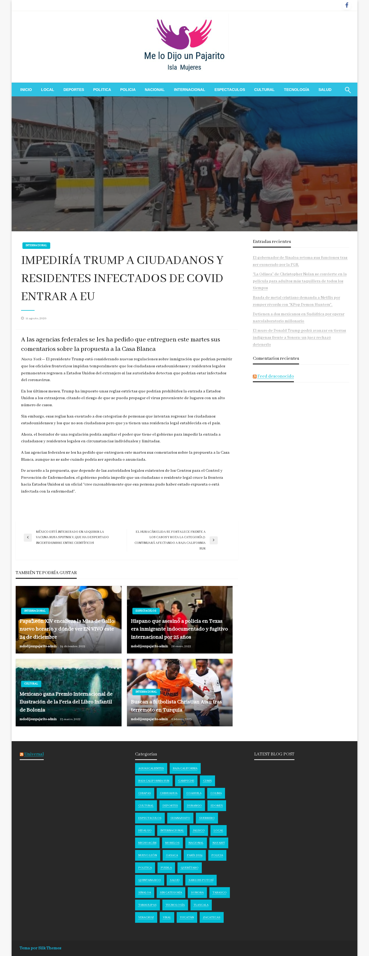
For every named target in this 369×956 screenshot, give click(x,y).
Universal (34, 754)
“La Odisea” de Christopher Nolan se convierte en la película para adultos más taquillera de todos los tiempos (300, 281)
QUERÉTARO (190, 868)
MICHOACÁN (147, 843)
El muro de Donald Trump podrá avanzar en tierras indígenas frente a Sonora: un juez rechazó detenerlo (299, 337)
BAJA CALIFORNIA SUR (153, 781)
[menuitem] (26, 89)
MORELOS (172, 843)
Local (47, 89)
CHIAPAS (144, 793)
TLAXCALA (201, 905)
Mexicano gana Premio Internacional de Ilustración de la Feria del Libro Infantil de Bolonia (66, 702)
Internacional (189, 89)
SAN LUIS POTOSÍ (201, 880)
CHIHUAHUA (168, 793)
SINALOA (144, 892)
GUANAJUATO (180, 818)
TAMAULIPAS (147, 905)
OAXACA (172, 855)
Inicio (26, 89)
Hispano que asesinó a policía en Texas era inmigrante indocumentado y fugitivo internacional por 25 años (179, 629)
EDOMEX (217, 806)
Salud (324, 89)
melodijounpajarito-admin (38, 646)
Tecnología (296, 89)
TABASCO (220, 892)
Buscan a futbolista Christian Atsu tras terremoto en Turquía (176, 706)
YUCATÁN (187, 917)
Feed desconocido (275, 376)
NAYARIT (219, 843)
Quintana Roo (149, 880)
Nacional (155, 89)
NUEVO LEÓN (147, 855)
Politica (102, 89)
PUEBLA (166, 868)
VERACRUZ (146, 917)
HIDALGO (145, 830)
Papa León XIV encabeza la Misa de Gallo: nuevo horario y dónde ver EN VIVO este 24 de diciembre (67, 629)
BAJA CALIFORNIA (185, 768)
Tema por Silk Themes (40, 948)
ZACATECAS (211, 917)
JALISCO (199, 830)
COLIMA (216, 793)
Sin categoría (171, 892)
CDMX (207, 781)
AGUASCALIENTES (151, 768)
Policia (128, 89)
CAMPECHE (186, 781)
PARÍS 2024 (195, 855)
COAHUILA (194, 793)
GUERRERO (207, 818)
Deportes (73, 89)
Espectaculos (229, 89)
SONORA (197, 892)
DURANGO (194, 806)
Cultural (264, 89)
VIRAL (167, 917)
